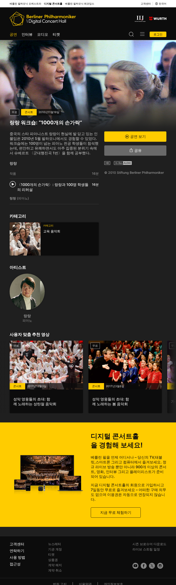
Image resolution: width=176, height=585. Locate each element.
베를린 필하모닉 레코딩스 (79, 3)
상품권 (53, 560)
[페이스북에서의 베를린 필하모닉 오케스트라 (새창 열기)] (144, 566)
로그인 (158, 34)
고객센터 (146, 3)
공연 (13, 34)
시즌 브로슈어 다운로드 (149, 544)
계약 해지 (55, 565)
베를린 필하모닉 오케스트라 (25, 3)
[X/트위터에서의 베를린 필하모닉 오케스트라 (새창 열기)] (152, 566)
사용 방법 (17, 557)
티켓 (56, 34)
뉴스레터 (54, 544)
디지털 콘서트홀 (53, 3)
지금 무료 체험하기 (115, 512)
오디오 (42, 34)
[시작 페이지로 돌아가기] (43, 19)
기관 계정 (55, 549)
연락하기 (17, 550)
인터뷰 (27, 34)
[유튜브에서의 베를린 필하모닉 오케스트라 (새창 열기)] (135, 566)
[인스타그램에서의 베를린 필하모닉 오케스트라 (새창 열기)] (160, 566)
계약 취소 (55, 570)
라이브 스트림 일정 (146, 549)
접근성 (15, 564)
